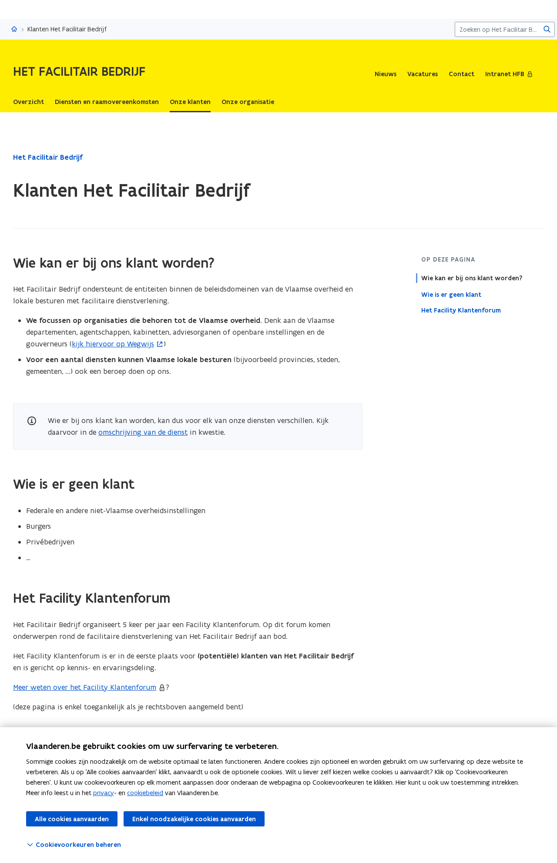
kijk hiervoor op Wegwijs (113, 344)
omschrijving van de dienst (143, 432)
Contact (461, 74)
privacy (103, 793)
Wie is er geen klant (451, 294)
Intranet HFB (504, 74)
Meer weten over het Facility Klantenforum (84, 687)
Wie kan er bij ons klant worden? (471, 278)
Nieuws (385, 74)
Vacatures (422, 74)
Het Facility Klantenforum (461, 310)
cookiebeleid (145, 793)
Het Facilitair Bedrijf (47, 157)
